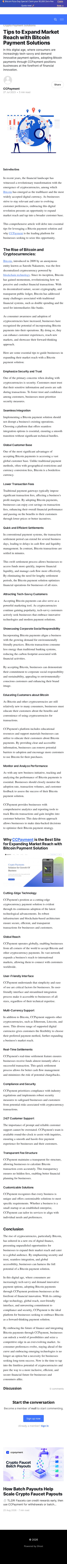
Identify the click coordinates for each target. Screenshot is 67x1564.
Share (57, 84)
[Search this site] (55, 19)
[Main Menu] (61, 19)
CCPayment (11, 88)
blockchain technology (16, 275)
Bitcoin (7, 192)
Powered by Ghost (33, 1546)
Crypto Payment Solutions (19, 25)
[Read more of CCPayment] (7, 80)
